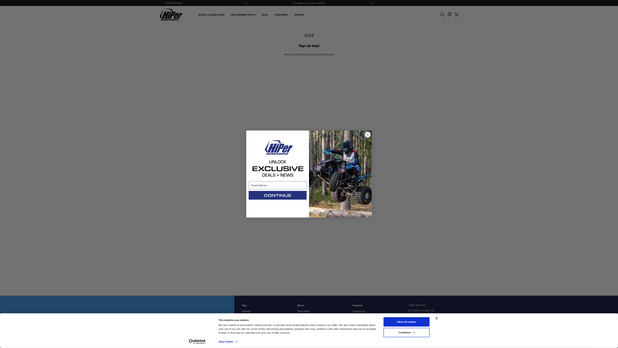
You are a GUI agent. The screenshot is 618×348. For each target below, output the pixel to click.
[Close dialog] (367, 134)
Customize (405, 332)
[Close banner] (436, 318)
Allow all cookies (406, 321)
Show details (226, 341)
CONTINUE (277, 195)
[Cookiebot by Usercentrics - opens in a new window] (197, 341)
